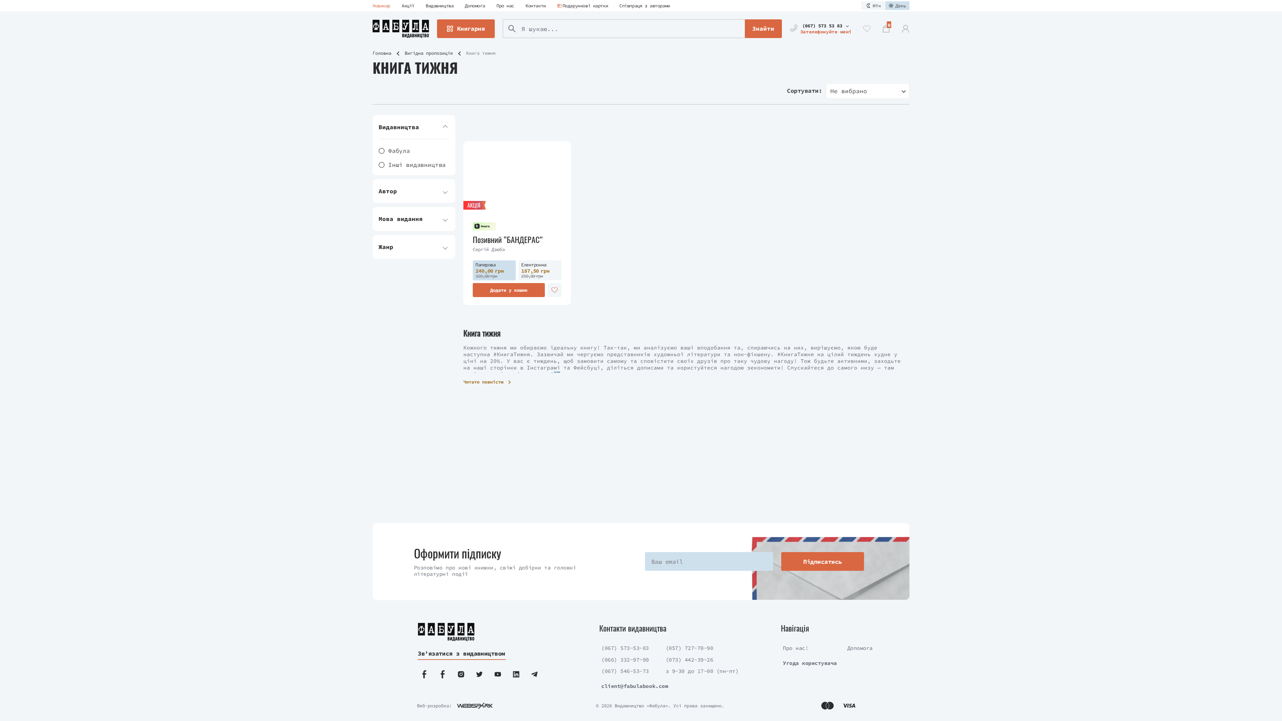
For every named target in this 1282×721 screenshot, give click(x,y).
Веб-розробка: (434, 706)
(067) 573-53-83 (625, 648)
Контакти (535, 6)
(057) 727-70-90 (689, 648)
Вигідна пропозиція (429, 53)
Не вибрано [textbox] (848, 91)
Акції (408, 6)
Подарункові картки (585, 6)
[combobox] (867, 91)
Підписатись (822, 561)
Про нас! (795, 648)
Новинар (381, 6)
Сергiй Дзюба (489, 249)
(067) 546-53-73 (625, 671)
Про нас (505, 6)
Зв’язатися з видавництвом (461, 653)
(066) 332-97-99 (625, 659)
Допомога (475, 6)
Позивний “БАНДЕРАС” (508, 239)
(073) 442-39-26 (689, 659)
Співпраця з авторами (644, 6)
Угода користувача (810, 663)
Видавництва (439, 6)
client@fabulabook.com (634, 686)
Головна (382, 53)
